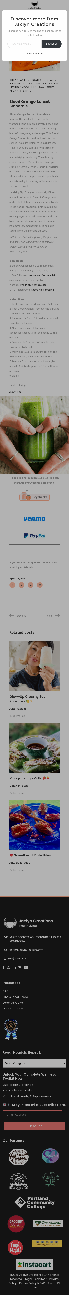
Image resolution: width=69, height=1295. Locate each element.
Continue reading (34, 53)
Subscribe (52, 43)
